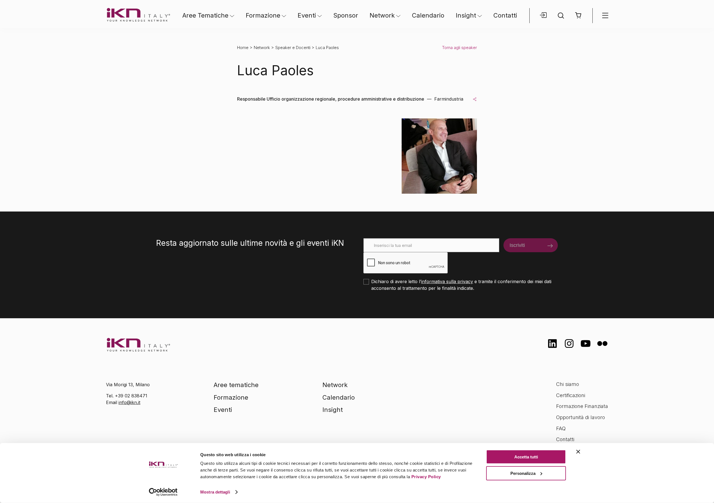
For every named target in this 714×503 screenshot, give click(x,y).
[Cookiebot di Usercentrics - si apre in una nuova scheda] (163, 492)
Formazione (263, 15)
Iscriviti (517, 245)
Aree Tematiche (205, 15)
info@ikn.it (129, 402)
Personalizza (523, 473)
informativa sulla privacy (447, 281)
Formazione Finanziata (582, 406)
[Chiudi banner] (578, 452)
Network (382, 15)
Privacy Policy (426, 476)
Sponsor (345, 15)
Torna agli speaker (459, 47)
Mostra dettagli (215, 492)
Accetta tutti (526, 457)
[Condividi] (474, 98)
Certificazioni (570, 395)
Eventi (307, 15)
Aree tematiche (236, 384)
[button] (578, 15)
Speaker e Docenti (292, 47)
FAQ (561, 428)
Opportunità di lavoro (580, 417)
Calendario (428, 15)
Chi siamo (567, 384)
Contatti (505, 15)
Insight (466, 15)
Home (243, 47)
